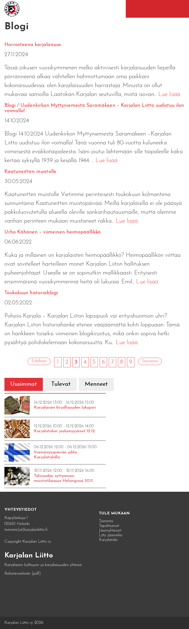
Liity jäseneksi (110, 535)
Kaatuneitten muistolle (30, 171)
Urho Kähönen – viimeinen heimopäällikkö (52, 232)
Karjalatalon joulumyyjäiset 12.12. (64, 431)
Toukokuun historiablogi (31, 293)
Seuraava (150, 361)
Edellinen (39, 361)
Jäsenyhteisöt (110, 530)
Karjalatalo (108, 540)
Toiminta (106, 521)
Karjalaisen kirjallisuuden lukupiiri (65, 407)
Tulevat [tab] (61, 384)
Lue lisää (169, 94)
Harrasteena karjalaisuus (32, 44)
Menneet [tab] (96, 384)
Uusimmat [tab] (23, 384)
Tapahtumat (109, 526)
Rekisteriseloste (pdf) (22, 573)
